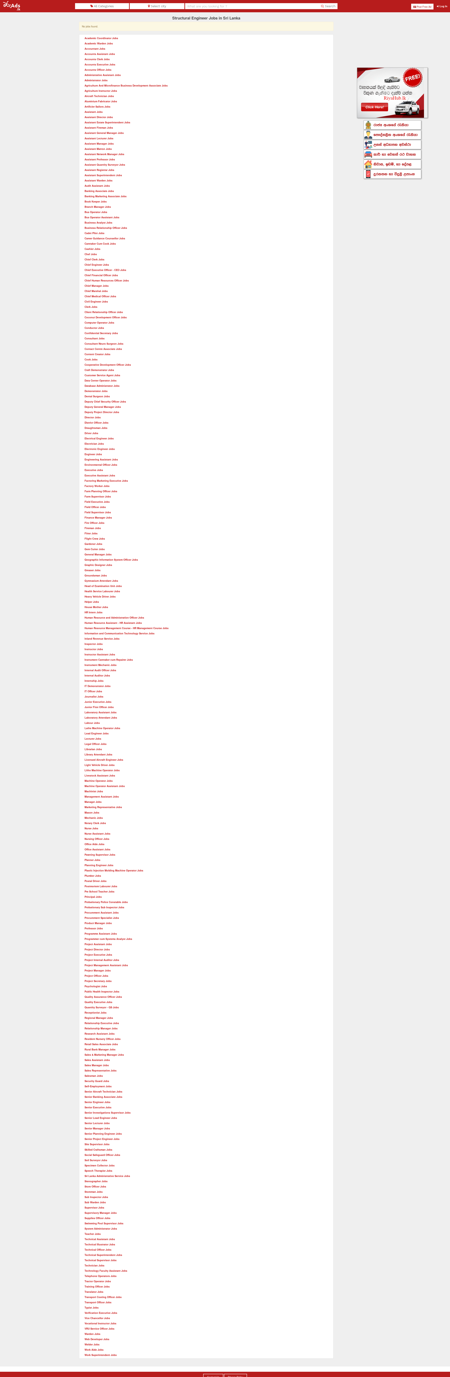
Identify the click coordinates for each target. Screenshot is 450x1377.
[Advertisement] (392, 40)
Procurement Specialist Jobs (102, 918)
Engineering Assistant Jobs (101, 459)
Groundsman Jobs (96, 575)
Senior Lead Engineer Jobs (101, 1118)
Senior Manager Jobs (97, 1128)
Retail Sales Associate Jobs (101, 1044)
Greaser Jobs (93, 570)
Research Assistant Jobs (100, 1033)
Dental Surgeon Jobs (97, 396)
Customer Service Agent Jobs (102, 375)
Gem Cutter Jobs (95, 549)
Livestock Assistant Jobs (100, 775)
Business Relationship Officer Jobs (106, 228)
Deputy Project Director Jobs (102, 412)
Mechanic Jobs (94, 817)
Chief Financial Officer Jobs (101, 275)
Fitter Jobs (91, 533)
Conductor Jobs (94, 328)
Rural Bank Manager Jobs (100, 1049)
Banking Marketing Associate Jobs (106, 196)
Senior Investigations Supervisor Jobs (108, 1112)
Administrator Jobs (96, 80)
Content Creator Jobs (97, 354)
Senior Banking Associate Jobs (103, 1097)
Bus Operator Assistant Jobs (102, 217)
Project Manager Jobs (98, 970)
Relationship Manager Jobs (101, 1028)
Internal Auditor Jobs (97, 675)
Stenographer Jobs (96, 1181)
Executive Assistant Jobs (100, 475)
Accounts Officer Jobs (98, 69)
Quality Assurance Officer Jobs (103, 996)
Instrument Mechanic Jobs (101, 665)
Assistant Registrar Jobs (99, 170)
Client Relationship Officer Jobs (104, 312)
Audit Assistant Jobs (97, 185)
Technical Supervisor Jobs (101, 1260)
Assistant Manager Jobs (99, 143)
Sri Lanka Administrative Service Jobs (107, 1176)
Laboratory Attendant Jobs (101, 717)
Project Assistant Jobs (98, 944)
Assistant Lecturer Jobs (99, 138)
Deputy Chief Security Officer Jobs (105, 401)
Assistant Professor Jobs (100, 159)
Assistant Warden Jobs (98, 180)
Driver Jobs (91, 433)
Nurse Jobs (91, 828)
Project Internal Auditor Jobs (102, 960)
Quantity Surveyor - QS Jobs (102, 1007)
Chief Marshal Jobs (96, 291)
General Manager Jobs (98, 554)
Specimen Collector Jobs (100, 1165)
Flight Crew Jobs (95, 538)
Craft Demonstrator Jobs (99, 370)
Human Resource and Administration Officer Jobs (114, 617)
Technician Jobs (94, 1265)
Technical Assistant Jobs (100, 1239)
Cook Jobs (91, 359)
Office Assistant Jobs (97, 849)
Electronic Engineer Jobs (100, 449)
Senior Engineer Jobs (97, 1102)
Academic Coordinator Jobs (101, 38)
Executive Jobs (94, 470)
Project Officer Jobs (96, 975)
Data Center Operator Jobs (101, 380)
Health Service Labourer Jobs (102, 591)
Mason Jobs (92, 812)
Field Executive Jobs (97, 501)
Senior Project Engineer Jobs (102, 1139)
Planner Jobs (92, 860)
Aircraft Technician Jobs (99, 96)
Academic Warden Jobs (99, 43)
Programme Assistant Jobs (101, 933)
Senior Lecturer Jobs (97, 1123)
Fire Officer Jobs (94, 523)
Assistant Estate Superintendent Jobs (107, 122)
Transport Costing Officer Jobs (103, 1297)
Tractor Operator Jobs (98, 1281)
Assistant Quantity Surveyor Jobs (105, 164)
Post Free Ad (423, 6)
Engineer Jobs (93, 454)
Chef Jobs (91, 254)
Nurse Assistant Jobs (97, 833)
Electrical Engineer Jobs (99, 438)
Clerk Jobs (91, 306)
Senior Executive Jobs (98, 1107)
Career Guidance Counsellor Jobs (105, 238)
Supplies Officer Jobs (97, 1218)
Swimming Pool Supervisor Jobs (104, 1223)
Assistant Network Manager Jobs (104, 154)
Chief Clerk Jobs (94, 259)
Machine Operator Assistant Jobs (105, 786)
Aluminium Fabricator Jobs (101, 101)
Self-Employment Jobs (98, 1086)
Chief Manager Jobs (97, 285)
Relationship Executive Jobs (102, 1023)
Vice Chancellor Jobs (97, 1318)
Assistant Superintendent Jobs (103, 175)
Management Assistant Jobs (102, 796)
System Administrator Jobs (101, 1228)
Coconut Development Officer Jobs (106, 317)
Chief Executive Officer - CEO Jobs (105, 270)
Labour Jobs (92, 723)
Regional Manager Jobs (99, 1018)
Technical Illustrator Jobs (100, 1244)
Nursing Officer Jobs (97, 839)
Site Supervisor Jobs (97, 1144)
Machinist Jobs (94, 791)
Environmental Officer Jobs (101, 464)
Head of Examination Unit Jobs (103, 586)
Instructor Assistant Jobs (100, 654)
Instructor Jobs (94, 649)
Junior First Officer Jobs (99, 707)
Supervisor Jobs (94, 1207)
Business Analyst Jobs (98, 222)
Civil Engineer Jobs (96, 301)
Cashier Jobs (92, 249)
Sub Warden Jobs (95, 1202)
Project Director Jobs (97, 949)
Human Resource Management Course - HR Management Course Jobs (127, 628)
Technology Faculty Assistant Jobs (106, 1270)
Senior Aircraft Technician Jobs (103, 1091)
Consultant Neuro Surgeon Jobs (104, 343)
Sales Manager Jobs (97, 1065)
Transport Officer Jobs (98, 1302)
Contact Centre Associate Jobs (103, 349)
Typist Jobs (92, 1307)
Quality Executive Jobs (98, 1002)
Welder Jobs (92, 1344)
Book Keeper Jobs (96, 201)
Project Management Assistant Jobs (106, 965)
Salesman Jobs (94, 1075)
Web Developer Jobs (97, 1339)
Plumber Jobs (93, 875)
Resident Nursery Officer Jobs (103, 1039)
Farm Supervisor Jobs (98, 496)
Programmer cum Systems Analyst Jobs (108, 939)
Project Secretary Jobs (98, 981)
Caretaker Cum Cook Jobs (100, 243)
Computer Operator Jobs (99, 322)
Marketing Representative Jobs (103, 807)
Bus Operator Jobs (96, 212)
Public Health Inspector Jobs (102, 991)
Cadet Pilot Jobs (94, 233)
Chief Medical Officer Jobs (100, 296)
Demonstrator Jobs (96, 391)
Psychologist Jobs (96, 986)
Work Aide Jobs (94, 1349)
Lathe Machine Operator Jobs (102, 728)
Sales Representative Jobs (101, 1070)
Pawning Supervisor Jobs (100, 854)
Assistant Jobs (94, 112)
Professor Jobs (94, 928)
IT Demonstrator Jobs (98, 686)
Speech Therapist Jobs (98, 1170)
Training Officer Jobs (97, 1286)
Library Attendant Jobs (98, 754)
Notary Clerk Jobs (95, 823)
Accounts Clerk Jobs (97, 59)
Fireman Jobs (93, 528)
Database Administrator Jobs (102, 385)
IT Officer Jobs (93, 691)
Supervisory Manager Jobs (101, 1213)
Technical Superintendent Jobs (103, 1255)
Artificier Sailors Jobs (97, 106)
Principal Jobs (93, 896)
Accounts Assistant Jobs (100, 54)
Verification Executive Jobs (101, 1313)
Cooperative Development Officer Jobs (108, 364)
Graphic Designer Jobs (98, 565)
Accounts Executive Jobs (100, 64)
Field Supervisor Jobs (98, 512)
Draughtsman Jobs (96, 428)
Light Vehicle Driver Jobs (100, 765)
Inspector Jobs (94, 644)
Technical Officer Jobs (98, 1249)
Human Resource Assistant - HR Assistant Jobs (113, 623)
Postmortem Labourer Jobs (101, 886)
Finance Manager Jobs (98, 517)
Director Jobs (93, 417)
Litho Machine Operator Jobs (102, 770)
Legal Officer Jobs (96, 744)
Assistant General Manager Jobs (104, 133)
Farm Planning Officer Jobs (101, 491)
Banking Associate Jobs (99, 191)
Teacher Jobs (93, 1234)
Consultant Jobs (95, 338)
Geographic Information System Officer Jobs (111, 559)
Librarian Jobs (93, 749)
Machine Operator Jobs (99, 780)
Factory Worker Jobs (97, 486)
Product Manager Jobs (98, 923)
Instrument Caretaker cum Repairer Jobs (109, 659)
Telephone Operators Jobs (101, 1276)
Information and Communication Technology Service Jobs (120, 633)
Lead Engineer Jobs (97, 733)
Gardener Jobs (93, 544)
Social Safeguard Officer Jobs (102, 1155)
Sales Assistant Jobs (97, 1060)
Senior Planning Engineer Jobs (103, 1133)
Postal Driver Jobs (96, 881)
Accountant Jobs (95, 48)
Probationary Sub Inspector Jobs (104, 907)
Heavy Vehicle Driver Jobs (100, 596)
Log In (443, 6)
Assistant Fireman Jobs (99, 127)
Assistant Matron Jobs (98, 149)
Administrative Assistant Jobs (103, 75)
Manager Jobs (93, 802)
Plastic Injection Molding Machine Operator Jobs (114, 870)
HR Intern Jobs (93, 612)
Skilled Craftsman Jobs (98, 1149)
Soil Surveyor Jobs (96, 1160)
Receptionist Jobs (96, 1012)
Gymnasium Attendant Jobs (101, 580)
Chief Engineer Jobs (97, 264)
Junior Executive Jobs (98, 702)
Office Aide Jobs (94, 844)
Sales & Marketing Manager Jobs (104, 1054)
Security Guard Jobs (97, 1081)
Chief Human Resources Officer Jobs (107, 280)
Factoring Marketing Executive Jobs (106, 480)
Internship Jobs (94, 680)
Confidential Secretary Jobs (101, 333)
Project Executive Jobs (98, 954)
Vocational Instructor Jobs (100, 1323)
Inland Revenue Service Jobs (102, 638)
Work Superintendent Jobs (101, 1355)
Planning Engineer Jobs (99, 865)
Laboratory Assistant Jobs (101, 712)
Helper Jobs (92, 601)
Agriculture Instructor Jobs (101, 90)
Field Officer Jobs (95, 507)
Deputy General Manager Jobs (103, 407)
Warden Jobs (92, 1334)
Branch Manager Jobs (98, 206)
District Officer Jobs (96, 422)
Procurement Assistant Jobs (102, 912)
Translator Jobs (94, 1291)
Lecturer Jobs (93, 738)
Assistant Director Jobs (99, 117)
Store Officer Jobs (95, 1186)
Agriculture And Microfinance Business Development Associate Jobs (126, 85)
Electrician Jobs (94, 443)
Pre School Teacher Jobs (99, 891)
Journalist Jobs (94, 696)
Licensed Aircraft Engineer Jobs (104, 759)
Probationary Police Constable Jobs (106, 902)
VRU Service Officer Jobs (99, 1328)
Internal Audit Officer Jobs (100, 670)
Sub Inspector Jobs (96, 1197)
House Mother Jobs (96, 607)
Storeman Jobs (94, 1191)
